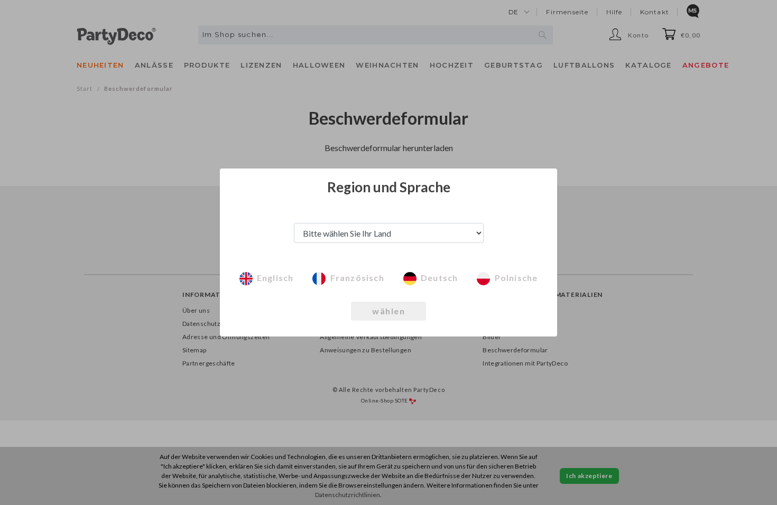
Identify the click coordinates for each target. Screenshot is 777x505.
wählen (388, 311)
